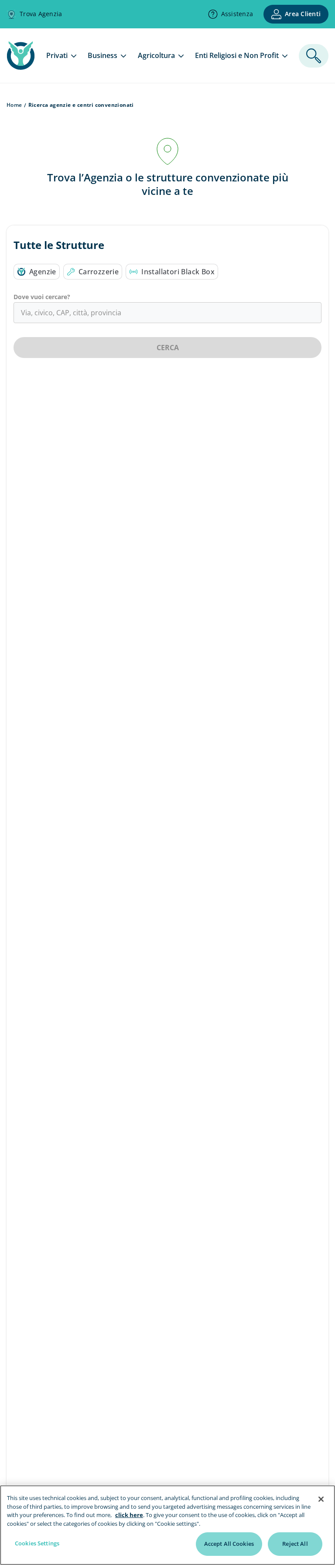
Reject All (295, 1544)
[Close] (321, 1499)
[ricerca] (313, 56)
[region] (167, 1525)
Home (14, 105)
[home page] (21, 67)
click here (129, 1515)
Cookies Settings (37, 1543)
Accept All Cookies (229, 1544)
